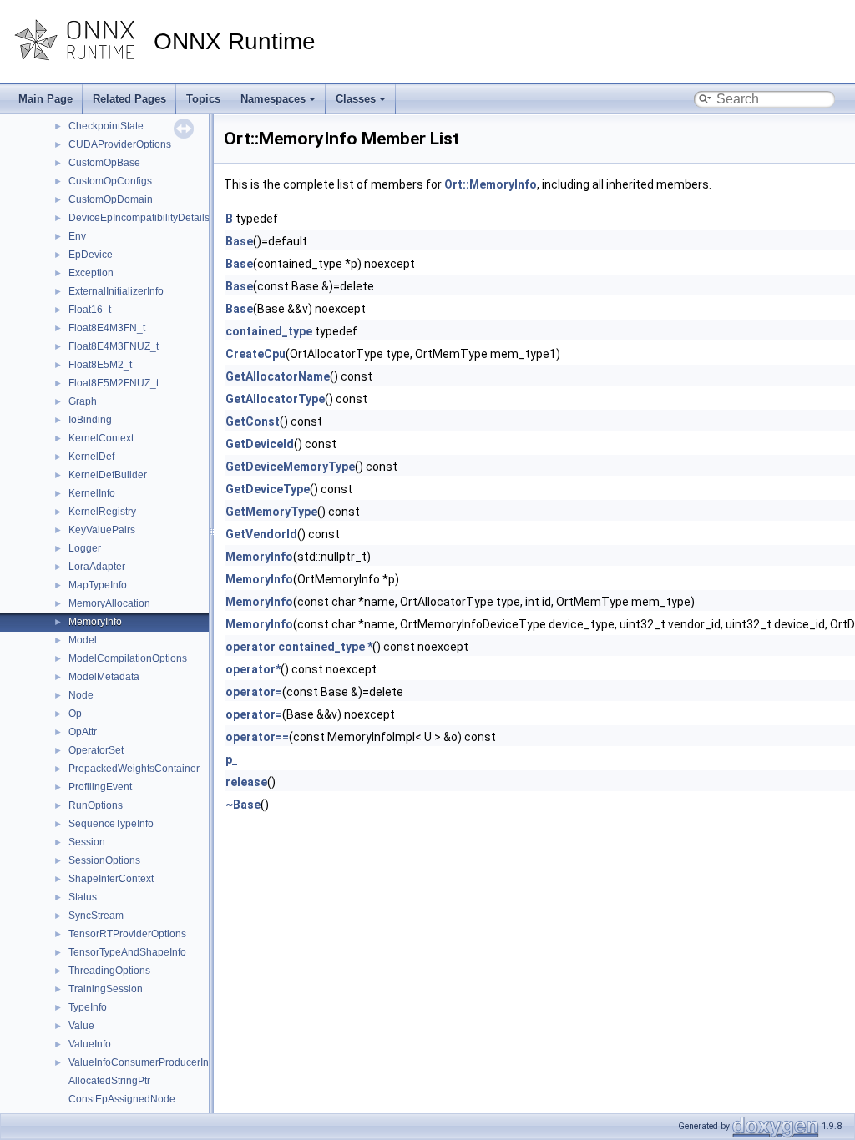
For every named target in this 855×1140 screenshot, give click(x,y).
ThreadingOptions (109, 970)
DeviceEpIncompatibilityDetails (139, 218)
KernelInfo (91, 493)
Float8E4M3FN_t (106, 328)
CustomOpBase (104, 163)
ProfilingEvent (100, 787)
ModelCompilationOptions (127, 658)
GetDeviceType (267, 489)
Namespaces (273, 99)
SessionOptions (104, 860)
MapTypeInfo (97, 585)
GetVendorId (261, 534)
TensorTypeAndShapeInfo (127, 952)
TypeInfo (87, 1007)
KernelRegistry (102, 511)
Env (77, 236)
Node (81, 695)
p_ (231, 759)
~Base (243, 804)
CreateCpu (255, 354)
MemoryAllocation (109, 603)
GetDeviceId (259, 444)
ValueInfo (89, 1044)
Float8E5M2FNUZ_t (113, 383)
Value (81, 1026)
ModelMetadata (103, 677)
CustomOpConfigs (110, 181)
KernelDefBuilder (107, 475)
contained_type (268, 331)
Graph (82, 401)
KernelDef (91, 456)
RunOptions (95, 805)
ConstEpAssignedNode (121, 1099)
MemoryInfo (95, 622)
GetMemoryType (271, 511)
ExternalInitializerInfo (116, 291)
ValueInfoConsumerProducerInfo (142, 1062)
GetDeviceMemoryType (290, 466)
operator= (253, 692)
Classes (356, 99)
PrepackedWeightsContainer (134, 768)
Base (239, 241)
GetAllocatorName (277, 376)
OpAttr (82, 732)
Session (86, 842)
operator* (253, 669)
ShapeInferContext (111, 879)
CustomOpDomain (110, 199)
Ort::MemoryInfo (490, 184)
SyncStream (96, 915)
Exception (91, 273)
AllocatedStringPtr (109, 1081)
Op (75, 713)
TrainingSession (105, 989)
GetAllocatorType (275, 399)
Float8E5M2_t (100, 365)
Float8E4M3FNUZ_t (113, 346)
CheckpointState (106, 126)
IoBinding (90, 420)
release (246, 782)
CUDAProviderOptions (119, 144)
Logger (84, 548)
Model (82, 640)
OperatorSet (96, 750)
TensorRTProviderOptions (127, 934)
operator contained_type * (298, 646)
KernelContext (101, 438)
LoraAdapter (96, 567)
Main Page (45, 99)
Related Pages (129, 99)
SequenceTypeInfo (111, 824)
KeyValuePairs (101, 530)
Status (82, 897)
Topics (203, 99)
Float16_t (89, 309)
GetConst (252, 421)
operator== (257, 737)
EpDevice (90, 254)
